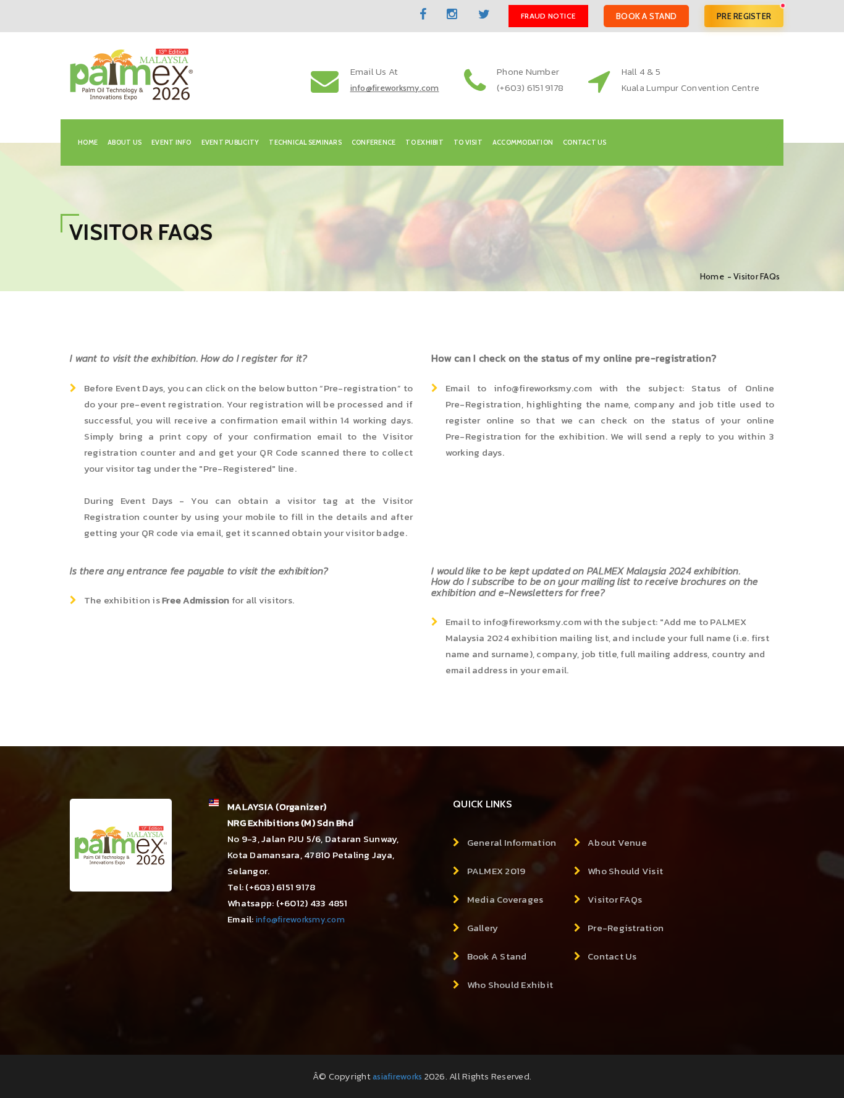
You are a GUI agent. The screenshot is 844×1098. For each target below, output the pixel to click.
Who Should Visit (625, 871)
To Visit (468, 142)
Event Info (171, 142)
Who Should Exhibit (510, 984)
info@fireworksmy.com (300, 919)
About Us (124, 142)
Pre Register (744, 16)
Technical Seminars (305, 142)
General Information (512, 842)
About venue (617, 842)
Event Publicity (230, 142)
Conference (374, 142)
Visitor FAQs (615, 899)
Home (88, 142)
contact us (585, 142)
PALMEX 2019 (496, 871)
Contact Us (612, 956)
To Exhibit (424, 142)
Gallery (483, 928)
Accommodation (522, 142)
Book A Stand (646, 16)
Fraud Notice (548, 15)
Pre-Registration (626, 928)
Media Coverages (505, 899)
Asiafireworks (397, 1076)
